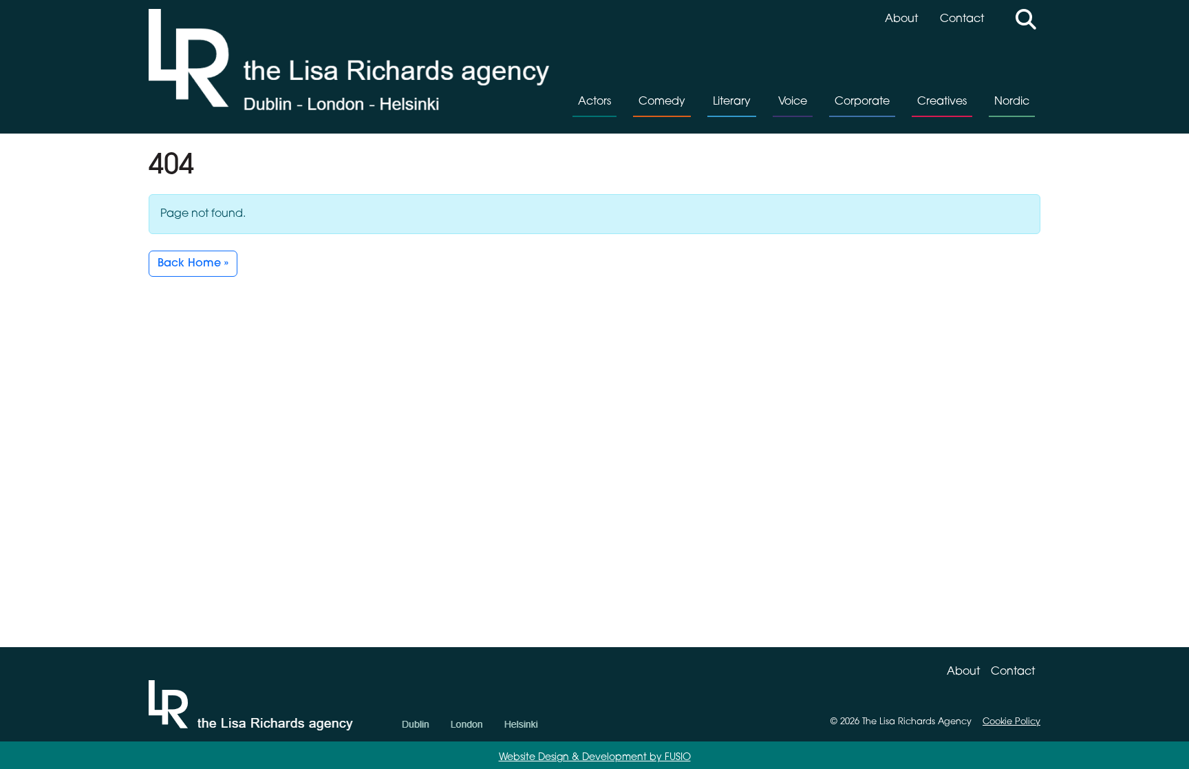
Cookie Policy (1011, 721)
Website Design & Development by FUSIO (595, 757)
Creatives (942, 101)
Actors (594, 101)
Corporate (862, 101)
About (901, 19)
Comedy (662, 101)
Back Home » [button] (193, 263)
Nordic (1011, 101)
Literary (732, 101)
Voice (792, 101)
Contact (962, 19)
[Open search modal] (1025, 22)
